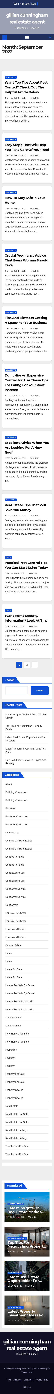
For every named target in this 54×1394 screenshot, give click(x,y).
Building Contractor (16, 792)
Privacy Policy (42, 1380)
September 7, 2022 (15, 626)
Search (10, 680)
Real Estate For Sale (16, 1114)
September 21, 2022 (16, 271)
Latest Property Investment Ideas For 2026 (26, 1315)
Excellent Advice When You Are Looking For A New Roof (27, 447)
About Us (18, 1380)
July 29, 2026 (15, 1320)
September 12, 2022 (16, 516)
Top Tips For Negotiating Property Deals (26, 1246)
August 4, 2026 (16, 1217)
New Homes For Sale (17, 1033)
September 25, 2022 (16, 208)
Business (10, 808)
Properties (11, 1049)
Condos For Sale (14, 856)
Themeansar (26, 1372)
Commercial (12, 832)
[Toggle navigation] (27, 37)
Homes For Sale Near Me (19, 1001)
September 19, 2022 (16, 328)
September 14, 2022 (16, 458)
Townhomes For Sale (17, 1146)
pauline (34, 98)
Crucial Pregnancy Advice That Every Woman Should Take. (26, 260)
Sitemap (27, 1387)
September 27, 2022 (16, 155)
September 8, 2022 (15, 573)
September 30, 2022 (16, 98)
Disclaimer (28, 1380)
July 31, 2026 (15, 1286)
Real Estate (11, 77)
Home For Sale (13, 969)
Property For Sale (15, 1074)
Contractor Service (15, 889)
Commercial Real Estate (18, 840)
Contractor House (15, 873)
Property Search (14, 1090)
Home (8, 953)
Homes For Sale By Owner (20, 985)
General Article (13, 945)
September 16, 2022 (16, 396)
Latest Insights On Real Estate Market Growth (24, 1212)
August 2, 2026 (16, 1251)
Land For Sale (13, 1017)
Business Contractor (16, 816)
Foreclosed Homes (15, 929)
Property (10, 1058)
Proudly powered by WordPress (18, 1368)
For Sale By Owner (15, 913)
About (8, 557)
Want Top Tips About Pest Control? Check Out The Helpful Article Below (26, 87)
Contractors (11, 905)
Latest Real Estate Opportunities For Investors (23, 1281)
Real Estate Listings (16, 1130)
